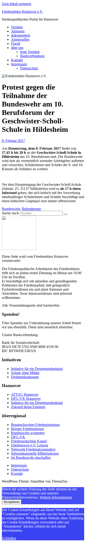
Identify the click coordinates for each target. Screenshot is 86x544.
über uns (17, 48)
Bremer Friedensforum (27, 429)
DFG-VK (18, 437)
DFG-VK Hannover (26, 399)
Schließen (9, 538)
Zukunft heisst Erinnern (28, 407)
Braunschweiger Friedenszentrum (35, 425)
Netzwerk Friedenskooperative (33, 449)
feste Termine (30, 52)
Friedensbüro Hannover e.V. (22, 11)
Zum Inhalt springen (16, 4)
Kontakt (17, 60)
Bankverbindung (32, 56)
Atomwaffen (20, 39)
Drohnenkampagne (25, 377)
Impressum (19, 64)
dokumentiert (20, 35)
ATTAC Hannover (24, 394)
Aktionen (18, 31)
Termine (17, 27)
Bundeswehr (11, 209)
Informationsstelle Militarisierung (35, 453)
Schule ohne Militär (25, 373)
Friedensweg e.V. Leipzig (29, 445)
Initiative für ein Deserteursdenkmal (37, 369)
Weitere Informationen (56, 497)
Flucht (15, 43)
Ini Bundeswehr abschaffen (31, 457)
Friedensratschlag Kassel (29, 441)
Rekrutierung (31, 209)
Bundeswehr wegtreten (27, 433)
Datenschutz (29, 68)
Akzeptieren (11, 502)
